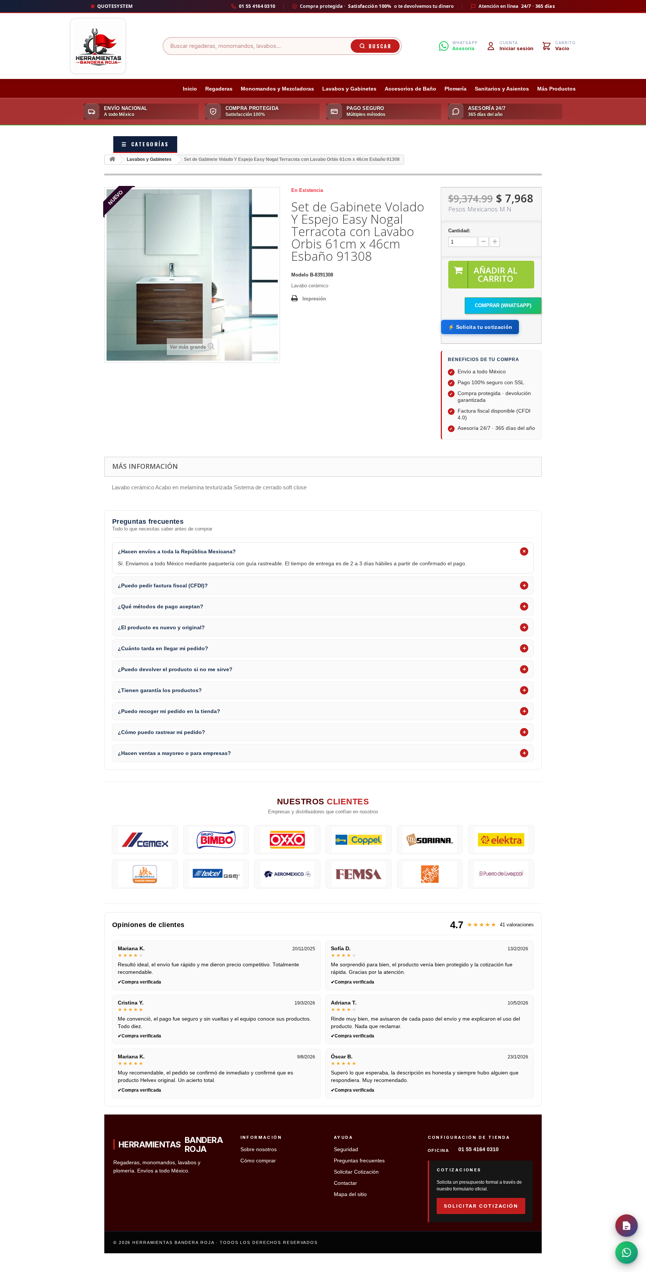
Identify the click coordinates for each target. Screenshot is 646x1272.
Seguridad (346, 1149)
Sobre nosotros (258, 1149)
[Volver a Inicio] (112, 159)
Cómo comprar (258, 1161)
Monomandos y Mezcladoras (277, 89)
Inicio (190, 89)
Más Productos (556, 89)
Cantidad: (459, 230)
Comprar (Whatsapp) (503, 305)
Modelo (299, 275)
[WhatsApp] (626, 1252)
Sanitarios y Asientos (502, 89)
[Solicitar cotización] (626, 1225)
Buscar (380, 46)
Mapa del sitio (350, 1194)
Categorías (145, 144)
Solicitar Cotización (356, 1172)
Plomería (455, 89)
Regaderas (219, 89)
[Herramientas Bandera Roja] (98, 46)
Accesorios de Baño (410, 89)
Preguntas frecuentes (359, 1161)
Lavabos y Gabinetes (349, 89)
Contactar (345, 1183)
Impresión (314, 299)
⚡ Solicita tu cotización (480, 327)
